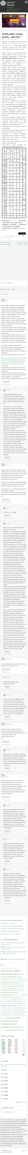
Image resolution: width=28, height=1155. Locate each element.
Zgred (8, 677)
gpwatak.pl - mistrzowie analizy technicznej (12, 928)
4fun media (4, 968)
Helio (19, 995)
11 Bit (9, 968)
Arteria (15, 979)
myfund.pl (14, 1003)
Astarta (8, 981)
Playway (6, 1009)
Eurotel (4, 990)
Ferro (19, 990)
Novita (24, 1003)
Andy (7, 776)
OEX (3, 1008)
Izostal (20, 997)
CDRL (3, 984)
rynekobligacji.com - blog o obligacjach (11, 934)
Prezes (5, 39)
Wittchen (3, 1030)
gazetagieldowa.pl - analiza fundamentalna (12, 926)
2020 (17, 1064)
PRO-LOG (11, 1009)
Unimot (4, 1015)
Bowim (18, 983)
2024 (2, 1064)
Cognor (13, 984)
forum (23, 990)
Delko (8, 986)
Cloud (8, 984)
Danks (22, 984)
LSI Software (18, 1001)
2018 (24, 1064)
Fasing (14, 990)
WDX (3, 1018)
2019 (21, 1064)
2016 (6, 1066)
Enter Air (19, 986)
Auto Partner (21, 981)
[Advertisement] (14, 261)
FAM (9, 990)
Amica (25, 974)
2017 (2, 1066)
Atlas (15, 981)
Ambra (20, 974)
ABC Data (15, 968)
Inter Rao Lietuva (10, 997)
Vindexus (15, 1015)
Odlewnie (22, 1005)
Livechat (10, 1001)
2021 (13, 1064)
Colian (18, 984)
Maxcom (24, 1001)
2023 (6, 1064)
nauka (20, 1003)
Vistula (24, 1015)
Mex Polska (3, 1003)
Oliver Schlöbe (23, 1102)
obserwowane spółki (10, 1006)
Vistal (20, 1015)
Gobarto (16, 995)
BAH (13, 983)
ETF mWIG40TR (21, 988)
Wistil (22, 1027)
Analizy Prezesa (6, 1152)
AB (12, 968)
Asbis (20, 979)
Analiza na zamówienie (10, 977)
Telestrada (7, 1013)
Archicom (10, 979)
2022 (10, 1064)
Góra (23, 1150)
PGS (2, 1009)
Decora (3, 986)
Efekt (14, 986)
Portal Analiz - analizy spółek (9, 923)
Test (12, 1013)
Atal (12, 981)
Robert (7, 300)
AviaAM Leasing (6, 983)
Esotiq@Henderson (12, 988)
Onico (7, 1008)
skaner (12, 1011)
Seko (8, 1012)
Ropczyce (18, 1010)
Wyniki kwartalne (6, 238)
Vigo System (9, 1015)
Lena (5, 1001)
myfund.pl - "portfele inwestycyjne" (10, 931)
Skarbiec (17, 1011)
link (25, 54)
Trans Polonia (19, 1013)
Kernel (20, 999)
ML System (9, 1003)
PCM (19, 1008)
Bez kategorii (16, 236)
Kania (16, 999)
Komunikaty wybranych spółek (14, 959)
